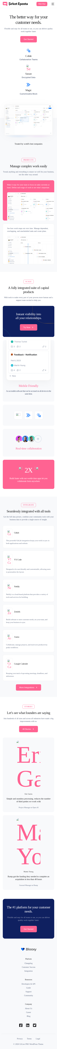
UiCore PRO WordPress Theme (31, 1044)
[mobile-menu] (52, 4)
